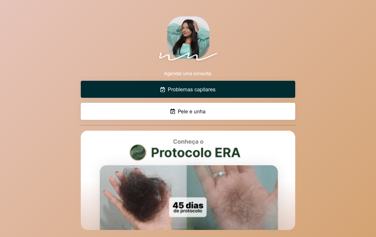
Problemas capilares (191, 89)
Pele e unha (191, 111)
